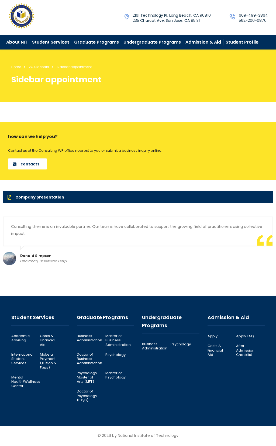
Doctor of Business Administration (89, 359)
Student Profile (242, 42)
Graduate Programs (96, 42)
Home (16, 67)
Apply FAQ (245, 336)
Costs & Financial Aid (47, 340)
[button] (27, 163)
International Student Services (22, 359)
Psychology (115, 355)
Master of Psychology (115, 375)
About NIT (16, 42)
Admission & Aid (203, 42)
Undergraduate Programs (152, 42)
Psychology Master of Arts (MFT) (87, 377)
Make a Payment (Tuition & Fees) (48, 361)
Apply (213, 336)
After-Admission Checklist (245, 350)
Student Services (51, 42)
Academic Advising (20, 338)
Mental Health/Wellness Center (25, 381)
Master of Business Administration (118, 340)
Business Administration (89, 338)
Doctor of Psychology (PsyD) (87, 395)
